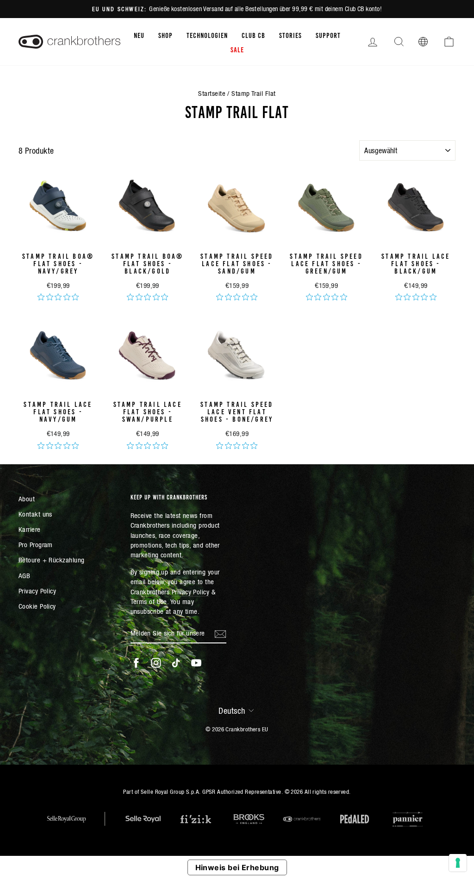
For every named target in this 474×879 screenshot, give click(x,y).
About (27, 499)
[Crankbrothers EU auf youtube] (196, 662)
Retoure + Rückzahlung (51, 560)
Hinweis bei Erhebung (237, 867)
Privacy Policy (37, 591)
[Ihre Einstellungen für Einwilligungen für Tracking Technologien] (458, 863)
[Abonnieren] (220, 633)
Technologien (207, 34)
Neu (139, 34)
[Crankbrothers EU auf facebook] (136, 662)
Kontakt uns (35, 514)
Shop (165, 34)
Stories (290, 34)
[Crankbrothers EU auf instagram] (156, 662)
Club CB (253, 34)
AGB (24, 576)
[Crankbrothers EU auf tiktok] (175, 662)
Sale (237, 49)
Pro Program (36, 545)
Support (328, 34)
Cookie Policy (37, 606)
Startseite (211, 93)
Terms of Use (149, 601)
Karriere (30, 529)
